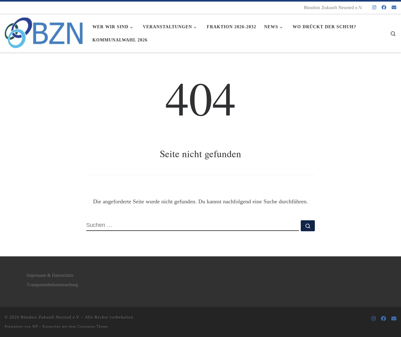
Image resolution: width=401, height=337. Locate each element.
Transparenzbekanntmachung (52, 284)
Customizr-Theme (92, 326)
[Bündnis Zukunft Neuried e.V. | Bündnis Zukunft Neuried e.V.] (44, 31)
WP (35, 326)
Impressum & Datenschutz (50, 275)
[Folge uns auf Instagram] (374, 7)
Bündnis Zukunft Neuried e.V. (50, 317)
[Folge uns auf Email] (394, 7)
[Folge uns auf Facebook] (384, 7)
